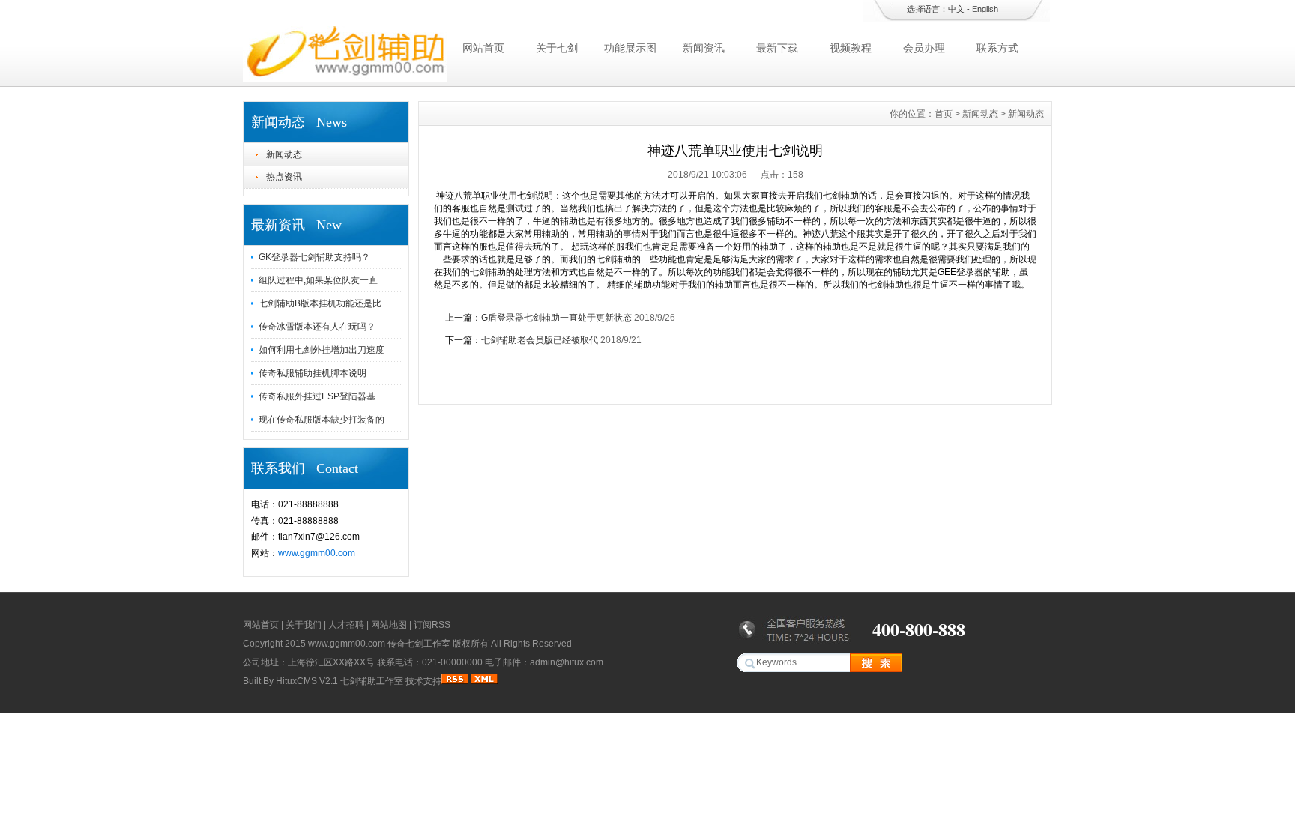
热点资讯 (284, 177)
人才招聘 (346, 625)
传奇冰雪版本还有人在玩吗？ (317, 326)
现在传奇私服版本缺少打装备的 (321, 419)
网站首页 (483, 48)
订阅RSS (432, 625)
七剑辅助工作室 (371, 681)
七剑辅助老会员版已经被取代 (539, 340)
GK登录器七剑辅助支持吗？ (314, 257)
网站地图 (389, 625)
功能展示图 (630, 48)
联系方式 (997, 48)
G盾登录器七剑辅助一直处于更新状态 (556, 317)
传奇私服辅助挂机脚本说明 (312, 373)
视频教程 (851, 48)
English (985, 8)
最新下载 (777, 48)
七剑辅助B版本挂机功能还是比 (320, 303)
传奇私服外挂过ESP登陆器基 (317, 396)
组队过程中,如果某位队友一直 (318, 280)
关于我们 (304, 625)
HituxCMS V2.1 (307, 681)
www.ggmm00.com (316, 553)
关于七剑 (557, 48)
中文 (956, 8)
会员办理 (924, 48)
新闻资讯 (704, 48)
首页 (944, 114)
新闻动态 (284, 154)
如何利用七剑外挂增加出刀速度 (321, 350)
